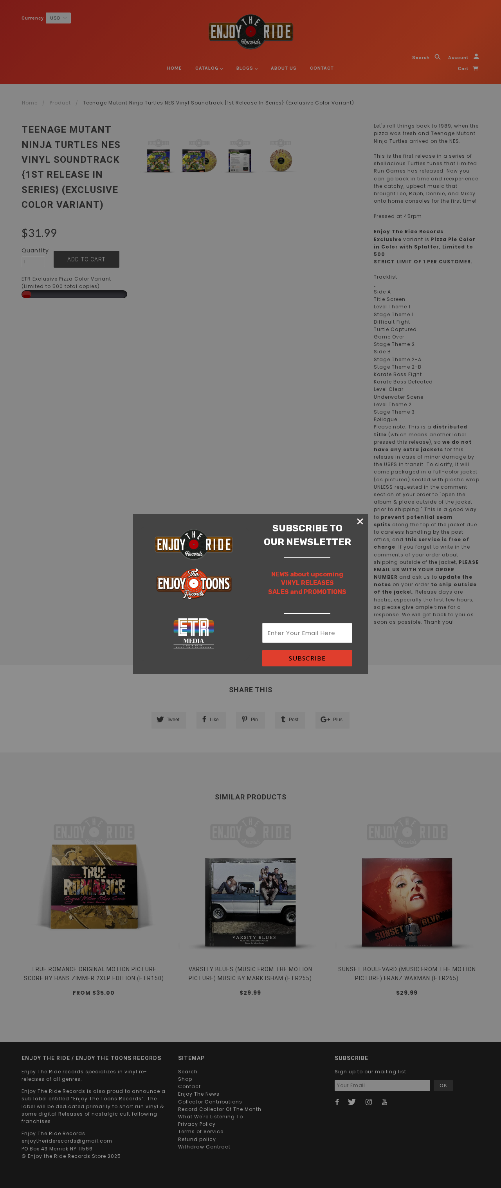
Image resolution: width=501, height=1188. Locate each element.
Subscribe (307, 658)
